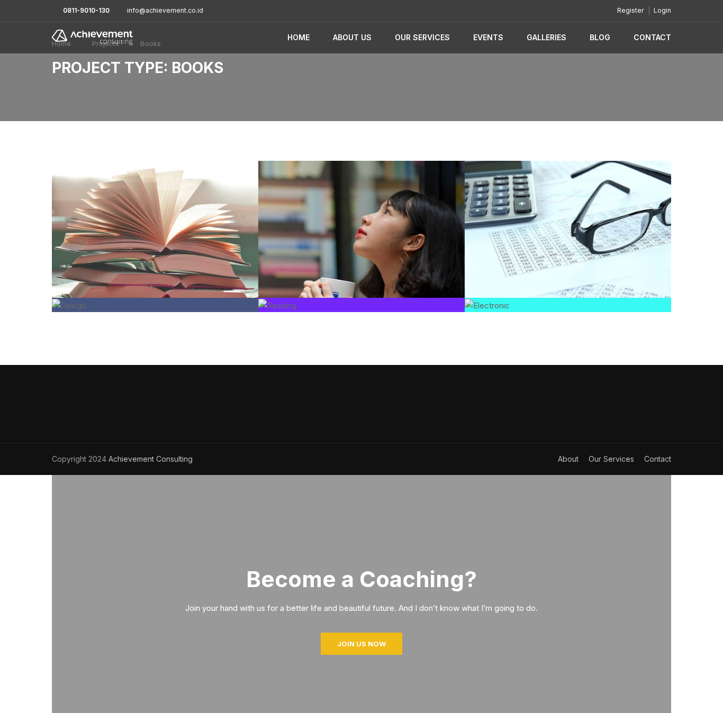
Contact (652, 37)
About (568, 458)
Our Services (422, 37)
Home (298, 37)
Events (488, 37)
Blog (600, 37)
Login (662, 10)
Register (630, 10)
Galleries (546, 37)
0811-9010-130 (86, 10)
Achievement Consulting (149, 458)
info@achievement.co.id (165, 10)
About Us (352, 37)
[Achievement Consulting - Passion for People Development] (92, 37)
